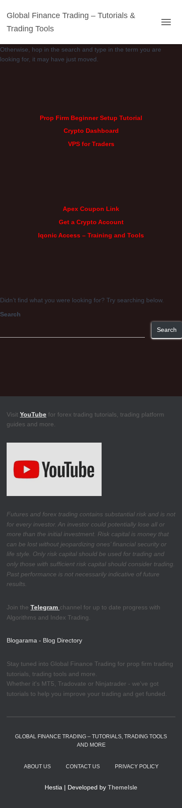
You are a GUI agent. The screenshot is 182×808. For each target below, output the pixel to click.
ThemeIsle (122, 787)
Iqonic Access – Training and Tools (91, 235)
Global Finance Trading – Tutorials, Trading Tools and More (91, 740)
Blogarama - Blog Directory (44, 640)
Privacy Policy (137, 766)
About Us (37, 766)
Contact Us (83, 766)
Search (10, 314)
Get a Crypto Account (91, 221)
